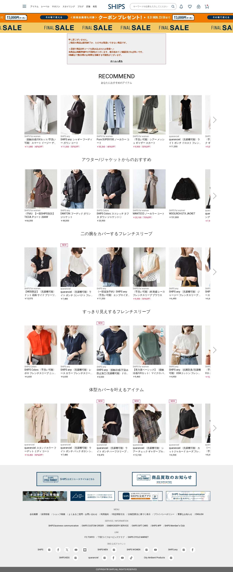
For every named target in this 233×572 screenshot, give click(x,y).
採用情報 (45, 514)
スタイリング (69, 6)
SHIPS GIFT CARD (140, 526)
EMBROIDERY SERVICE (118, 526)
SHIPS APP (156, 526)
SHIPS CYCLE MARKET (138, 537)
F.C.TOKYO (89, 537)
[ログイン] (198, 6)
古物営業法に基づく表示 (139, 514)
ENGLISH (199, 514)
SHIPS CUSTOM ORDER (93, 526)
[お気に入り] (190, 6)
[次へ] (214, 119)
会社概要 (34, 514)
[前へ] (19, 119)
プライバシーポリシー (164, 514)
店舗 (88, 6)
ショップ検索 (59, 514)
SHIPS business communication (63, 526)
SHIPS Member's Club (175, 526)
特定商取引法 (118, 514)
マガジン (56, 6)
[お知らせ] (181, 6)
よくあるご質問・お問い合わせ (83, 514)
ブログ (80, 6)
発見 (95, 6)
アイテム (34, 6)
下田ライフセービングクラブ (111, 537)
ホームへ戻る (116, 61)
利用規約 (105, 514)
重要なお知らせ (185, 514)
